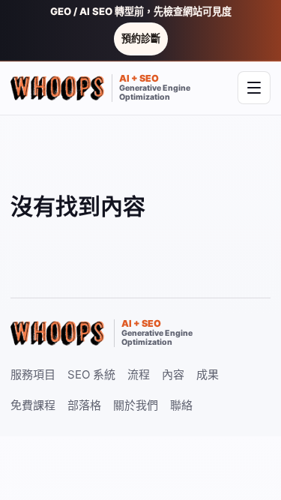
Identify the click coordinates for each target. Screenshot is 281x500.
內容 (173, 374)
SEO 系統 (91, 374)
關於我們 (135, 405)
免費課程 (32, 405)
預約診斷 (140, 38)
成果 (207, 374)
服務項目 (32, 374)
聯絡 (181, 405)
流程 (138, 374)
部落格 (84, 405)
